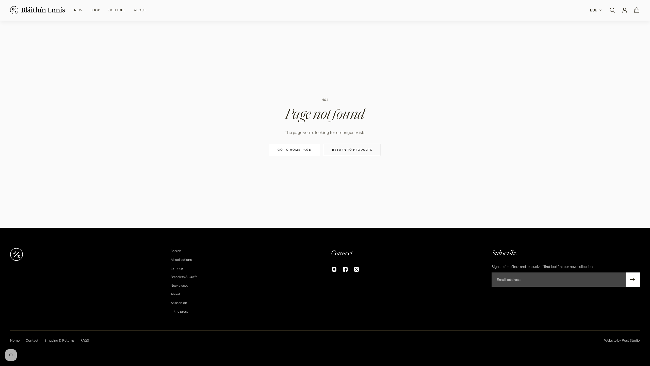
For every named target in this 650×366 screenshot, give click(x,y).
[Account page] (625, 10)
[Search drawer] (612, 10)
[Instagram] (334, 269)
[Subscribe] (633, 279)
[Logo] (37, 10)
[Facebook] (345, 269)
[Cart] (637, 10)
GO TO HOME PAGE (294, 149)
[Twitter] (356, 269)
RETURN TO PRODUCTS (352, 149)
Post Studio (631, 340)
